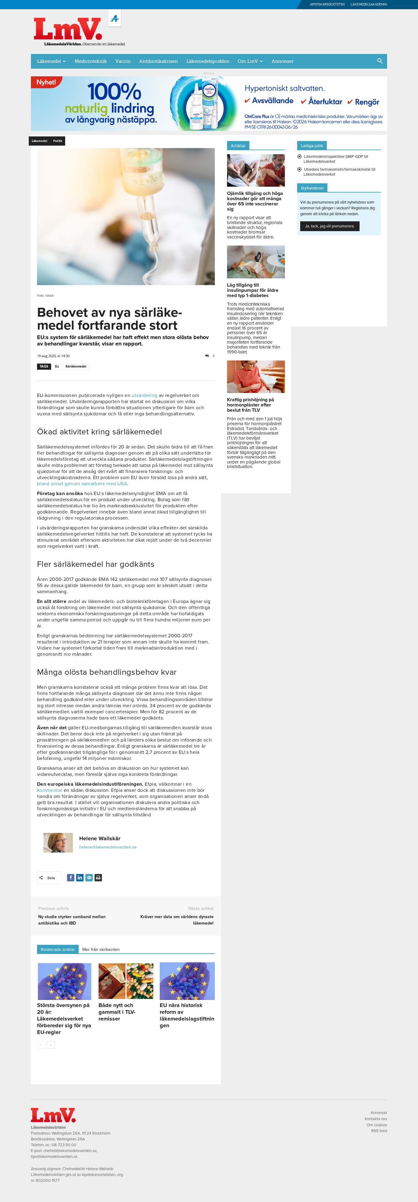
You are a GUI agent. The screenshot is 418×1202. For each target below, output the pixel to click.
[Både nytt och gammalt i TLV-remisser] (126, 981)
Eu (57, 366)
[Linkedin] (80, 877)
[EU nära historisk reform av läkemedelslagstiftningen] (187, 981)
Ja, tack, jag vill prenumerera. (330, 226)
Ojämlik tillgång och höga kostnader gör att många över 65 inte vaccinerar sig (255, 201)
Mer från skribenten (101, 949)
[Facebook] (70, 877)
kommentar (49, 790)
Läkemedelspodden (207, 61)
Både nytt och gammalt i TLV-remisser (117, 1012)
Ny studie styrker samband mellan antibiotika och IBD (72, 920)
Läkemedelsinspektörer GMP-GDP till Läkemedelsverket (336, 159)
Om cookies (377, 1125)
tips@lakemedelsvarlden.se (54, 1156)
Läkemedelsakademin (369, 4)
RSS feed (379, 1130)
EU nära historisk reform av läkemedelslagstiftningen (187, 1015)
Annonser (282, 61)
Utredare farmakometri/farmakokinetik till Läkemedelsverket (339, 172)
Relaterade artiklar (58, 949)
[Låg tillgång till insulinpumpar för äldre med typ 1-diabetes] (256, 277)
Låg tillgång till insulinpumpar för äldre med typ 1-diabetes (252, 290)
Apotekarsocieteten (327, 4)
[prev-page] (41, 1045)
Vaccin (123, 61)
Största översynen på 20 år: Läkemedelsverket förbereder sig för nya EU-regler (64, 1019)
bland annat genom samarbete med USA (82, 484)
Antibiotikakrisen (158, 61)
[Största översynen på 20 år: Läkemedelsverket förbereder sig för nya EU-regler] (64, 981)
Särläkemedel (75, 366)
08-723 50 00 (64, 1145)
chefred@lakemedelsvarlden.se (70, 1150)
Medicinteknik (91, 61)
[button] (379, 61)
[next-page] (50, 1045)
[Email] (89, 877)
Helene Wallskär (99, 838)
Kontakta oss (376, 1118)
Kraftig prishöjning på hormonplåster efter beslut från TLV (250, 405)
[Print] (98, 877)
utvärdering (144, 395)
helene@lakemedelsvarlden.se (108, 847)
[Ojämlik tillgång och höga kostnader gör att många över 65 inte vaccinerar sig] (256, 185)
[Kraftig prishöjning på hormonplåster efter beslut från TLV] (256, 391)
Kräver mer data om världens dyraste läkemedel (176, 920)
